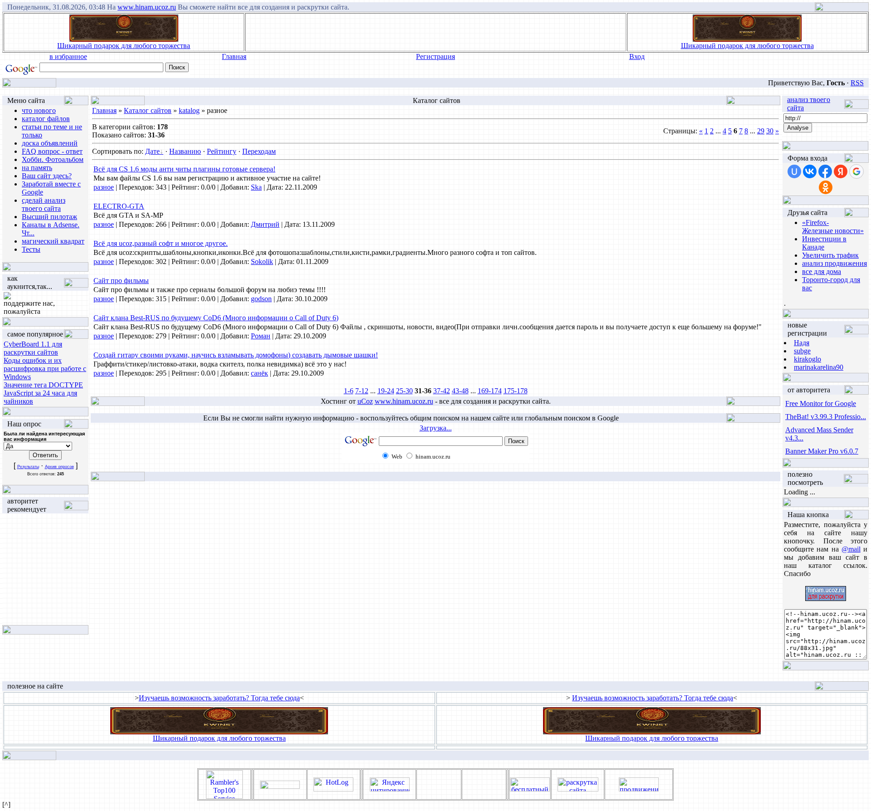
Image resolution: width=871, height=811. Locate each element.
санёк (259, 373)
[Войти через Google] (856, 171)
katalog (189, 110)
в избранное (68, 56)
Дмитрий (265, 224)
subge (802, 351)
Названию (185, 151)
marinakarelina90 (818, 367)
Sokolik (262, 261)
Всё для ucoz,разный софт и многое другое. (160, 243)
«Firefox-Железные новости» (833, 227)
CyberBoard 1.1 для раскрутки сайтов (33, 348)
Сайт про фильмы (121, 280)
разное (103, 187)
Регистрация (435, 56)
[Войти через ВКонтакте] (810, 171)
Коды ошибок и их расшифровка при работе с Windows (45, 369)
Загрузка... (436, 428)
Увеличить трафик (830, 255)
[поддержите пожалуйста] (7, 297)
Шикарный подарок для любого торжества (123, 45)
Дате (152, 151)
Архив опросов (59, 466)
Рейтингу (221, 151)
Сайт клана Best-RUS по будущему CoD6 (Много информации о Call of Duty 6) (215, 318)
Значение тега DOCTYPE (43, 385)
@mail (851, 549)
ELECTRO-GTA (118, 206)
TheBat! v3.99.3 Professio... (825, 416)
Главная (234, 56)
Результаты (28, 466)
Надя (801, 343)
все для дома (821, 271)
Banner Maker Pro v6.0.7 (821, 451)
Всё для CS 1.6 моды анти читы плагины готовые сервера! (184, 169)
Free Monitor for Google (820, 403)
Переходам (259, 151)
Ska (256, 187)
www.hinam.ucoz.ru (146, 7)
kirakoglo (807, 359)
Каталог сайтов (147, 110)
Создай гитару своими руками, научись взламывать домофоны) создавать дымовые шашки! (235, 355)
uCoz (365, 401)
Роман (260, 336)
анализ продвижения (834, 263)
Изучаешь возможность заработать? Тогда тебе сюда (219, 698)
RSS (857, 83)
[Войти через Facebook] (825, 171)
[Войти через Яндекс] (840, 171)
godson (261, 299)
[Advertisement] (435, 32)
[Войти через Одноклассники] (825, 187)
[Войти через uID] (794, 171)
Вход (637, 56)
